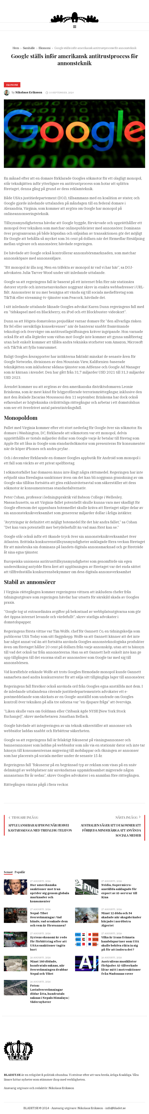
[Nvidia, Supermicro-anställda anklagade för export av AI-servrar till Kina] (86, 887)
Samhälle (29, 48)
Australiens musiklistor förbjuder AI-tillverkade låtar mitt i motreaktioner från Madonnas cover (121, 967)
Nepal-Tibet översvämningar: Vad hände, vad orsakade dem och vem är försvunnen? (49, 919)
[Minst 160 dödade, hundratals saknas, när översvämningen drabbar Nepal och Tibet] (15, 963)
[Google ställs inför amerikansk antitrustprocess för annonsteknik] (74, 133)
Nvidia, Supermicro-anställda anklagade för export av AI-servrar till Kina (119, 891)
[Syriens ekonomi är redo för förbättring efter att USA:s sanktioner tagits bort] (15, 939)
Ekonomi (44, 48)
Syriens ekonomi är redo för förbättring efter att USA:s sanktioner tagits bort (48, 943)
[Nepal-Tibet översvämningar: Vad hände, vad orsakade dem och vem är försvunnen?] (15, 915)
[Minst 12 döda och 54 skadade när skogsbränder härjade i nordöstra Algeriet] (86, 915)
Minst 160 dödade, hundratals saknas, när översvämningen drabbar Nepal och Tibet (49, 967)
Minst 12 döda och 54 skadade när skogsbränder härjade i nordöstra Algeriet (121, 919)
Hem (16, 48)
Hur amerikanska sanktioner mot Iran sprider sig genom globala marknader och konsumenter (49, 893)
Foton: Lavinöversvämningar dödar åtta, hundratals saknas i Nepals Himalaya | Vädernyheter (49, 994)
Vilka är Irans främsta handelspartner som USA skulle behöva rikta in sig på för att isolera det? (120, 943)
